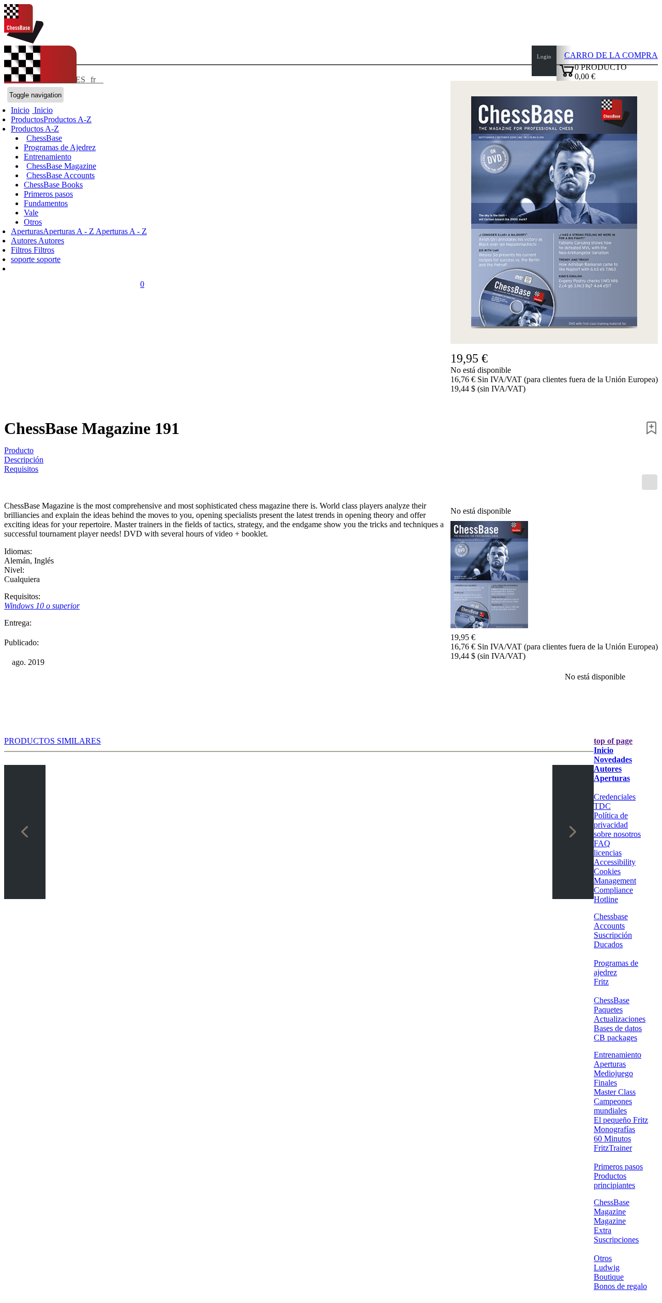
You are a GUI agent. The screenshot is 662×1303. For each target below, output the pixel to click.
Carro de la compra (611, 55)
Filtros (22, 249)
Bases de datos (618, 1028)
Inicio (42, 110)
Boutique (609, 1276)
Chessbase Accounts (611, 921)
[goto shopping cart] (567, 75)
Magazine (610, 1221)
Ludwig (607, 1267)
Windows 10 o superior (42, 605)
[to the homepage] (23, 40)
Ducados (608, 944)
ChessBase (44, 138)
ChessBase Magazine (61, 166)
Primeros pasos (48, 194)
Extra (602, 1230)
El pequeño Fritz (621, 1120)
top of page (613, 740)
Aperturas (612, 778)
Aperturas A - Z (120, 231)
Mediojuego (613, 1073)
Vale (31, 212)
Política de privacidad (611, 820)
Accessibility (615, 862)
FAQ (602, 843)
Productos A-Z (35, 128)
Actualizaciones (619, 1019)
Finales (605, 1082)
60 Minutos (612, 1138)
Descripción (23, 459)
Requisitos (21, 469)
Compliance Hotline (613, 895)
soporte (24, 259)
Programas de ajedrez (616, 968)
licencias (608, 852)
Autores (24, 240)
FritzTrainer (613, 1147)
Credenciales (615, 796)
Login (544, 56)
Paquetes (608, 1009)
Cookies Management (615, 876)
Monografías (614, 1129)
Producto (19, 450)
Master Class (615, 1092)
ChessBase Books (53, 184)
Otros (33, 222)
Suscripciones (616, 1239)
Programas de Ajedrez (60, 147)
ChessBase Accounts (60, 175)
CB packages (615, 1037)
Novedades (613, 759)
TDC (602, 806)
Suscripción (613, 935)
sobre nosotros (617, 834)
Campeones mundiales (613, 1106)
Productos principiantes (614, 1180)
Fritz (601, 981)
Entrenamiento (47, 156)
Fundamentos (46, 203)
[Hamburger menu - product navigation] (649, 482)
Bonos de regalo (620, 1286)
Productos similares (52, 740)
